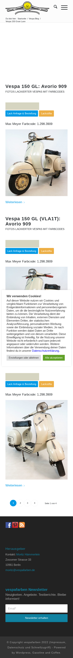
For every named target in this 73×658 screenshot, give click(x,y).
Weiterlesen (13, 202)
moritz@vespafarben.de (20, 570)
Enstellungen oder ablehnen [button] (24, 357)
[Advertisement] (36, 59)
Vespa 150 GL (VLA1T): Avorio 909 (32, 221)
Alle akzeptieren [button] (54, 357)
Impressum (57, 642)
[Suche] (53, 7)
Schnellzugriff (40, 647)
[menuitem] (53, 7)
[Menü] (62, 7)
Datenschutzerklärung (45, 350)
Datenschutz (15, 647)
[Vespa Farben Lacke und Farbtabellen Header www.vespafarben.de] (30, 7)
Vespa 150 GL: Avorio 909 (36, 86)
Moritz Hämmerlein (28, 554)
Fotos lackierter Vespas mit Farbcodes (34, 91)
